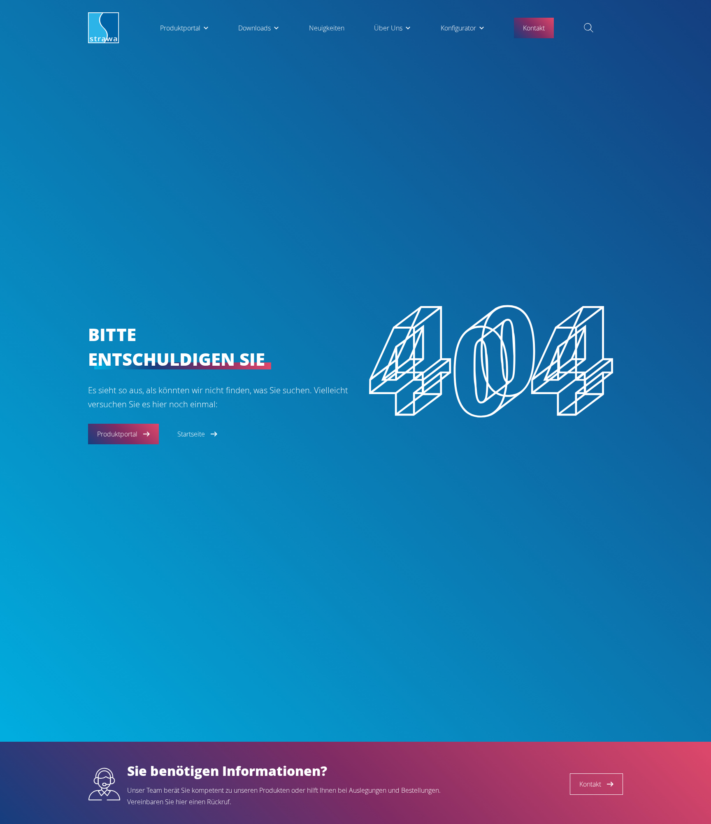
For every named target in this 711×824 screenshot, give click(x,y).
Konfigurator (458, 27)
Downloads (254, 27)
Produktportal (180, 27)
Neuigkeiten (326, 27)
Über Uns (388, 27)
